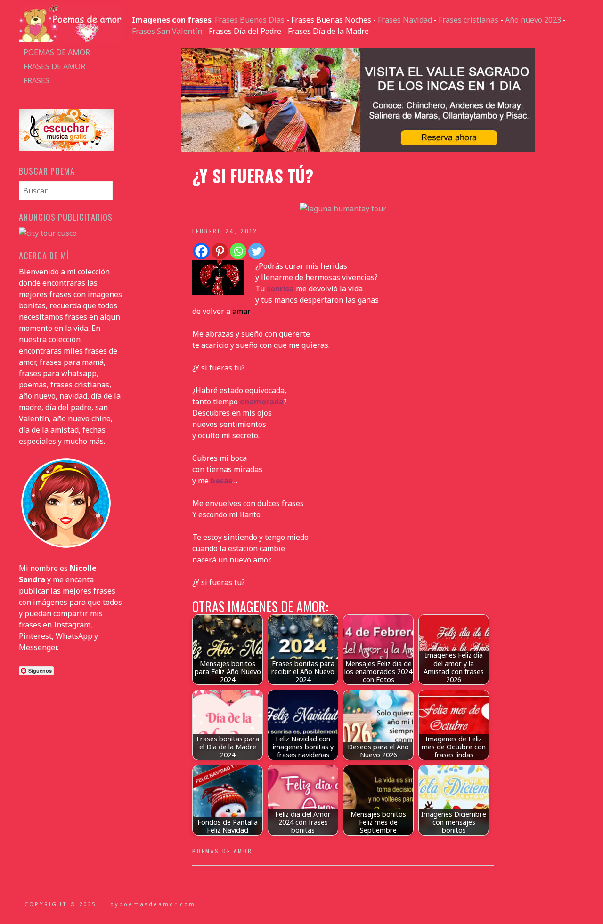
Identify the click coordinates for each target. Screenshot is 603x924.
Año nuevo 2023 (533, 20)
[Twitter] (256, 251)
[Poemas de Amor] (70, 39)
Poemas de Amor (222, 851)
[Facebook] (201, 251)
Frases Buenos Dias (250, 20)
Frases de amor (54, 66)
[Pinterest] (220, 251)
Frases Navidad (405, 20)
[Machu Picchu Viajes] (358, 149)
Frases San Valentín (167, 31)
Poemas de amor (57, 52)
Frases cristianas (468, 20)
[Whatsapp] (238, 251)
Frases (36, 80)
